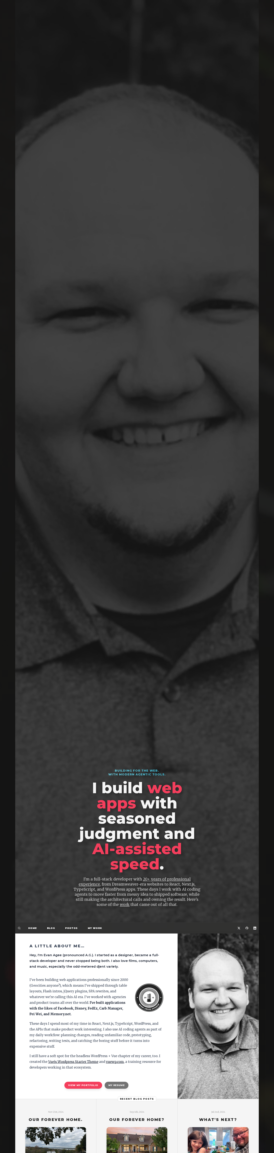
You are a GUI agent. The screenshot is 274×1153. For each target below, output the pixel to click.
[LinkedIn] (255, 928)
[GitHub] (247, 928)
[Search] (19, 928)
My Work (95, 928)
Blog (51, 928)
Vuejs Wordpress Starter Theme (73, 1050)
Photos (71, 928)
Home (32, 928)
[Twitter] (239, 928)
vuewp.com (115, 1050)
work (125, 904)
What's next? (218, 1108)
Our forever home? (136, 1108)
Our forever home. (56, 1108)
